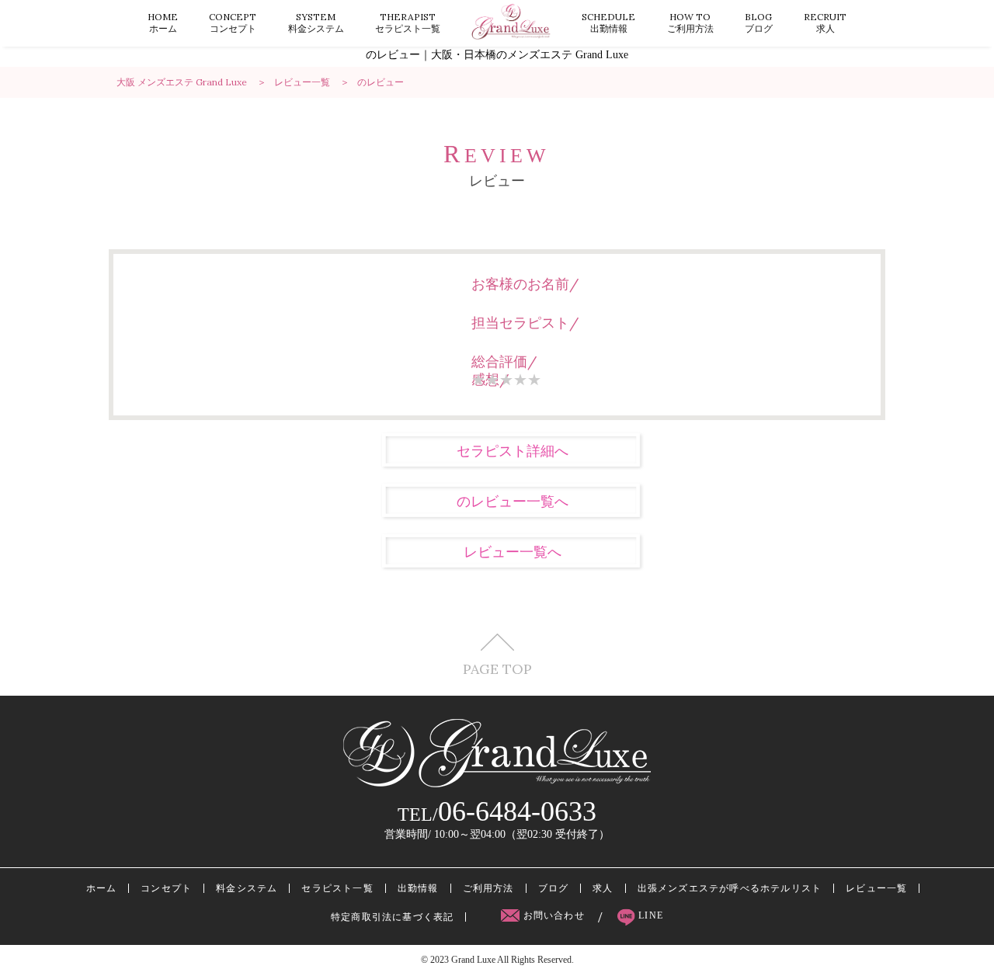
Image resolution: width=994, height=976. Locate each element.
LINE (649, 915)
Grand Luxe (473, 959)
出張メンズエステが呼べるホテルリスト (730, 888)
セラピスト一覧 (407, 22)
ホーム (163, 22)
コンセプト (232, 22)
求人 (825, 22)
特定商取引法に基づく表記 (392, 917)
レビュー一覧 (876, 888)
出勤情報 (608, 22)
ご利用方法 (690, 22)
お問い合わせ (554, 915)
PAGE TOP (497, 668)
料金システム (316, 22)
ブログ (759, 22)
